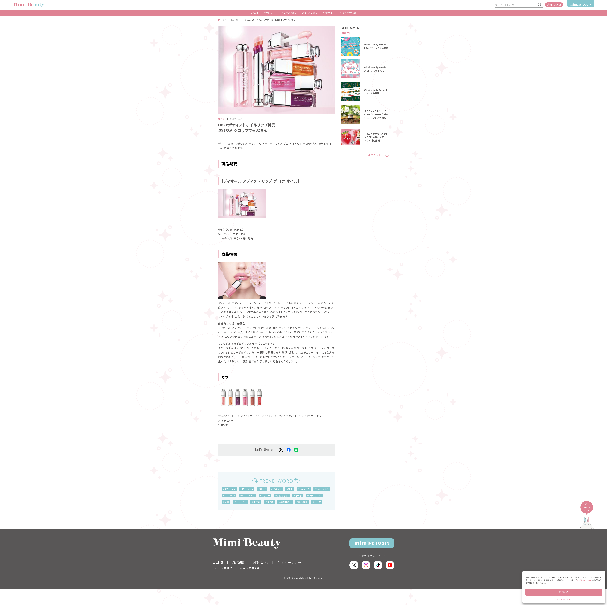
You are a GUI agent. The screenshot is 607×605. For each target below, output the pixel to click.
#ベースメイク (247, 495)
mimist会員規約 (222, 568)
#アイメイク (304, 489)
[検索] (540, 4)
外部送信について (584, 580)
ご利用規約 (238, 562)
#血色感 (255, 502)
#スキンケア (229, 495)
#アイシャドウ (321, 489)
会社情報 (218, 562)
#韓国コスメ (285, 502)
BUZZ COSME (348, 13)
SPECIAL (328, 13)
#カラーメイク (314, 495)
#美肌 (226, 502)
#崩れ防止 (301, 502)
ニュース (234, 20)
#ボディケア (240, 502)
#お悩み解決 (281, 495)
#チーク (317, 502)
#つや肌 (269, 502)
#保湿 (289, 489)
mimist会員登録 (250, 568)
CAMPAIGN (309, 13)
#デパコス (276, 489)
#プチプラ (265, 495)
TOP (224, 20)
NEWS (254, 13)
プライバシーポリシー (289, 562)
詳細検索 (552, 4)
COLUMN (270, 13)
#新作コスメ (229, 489)
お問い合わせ (261, 562)
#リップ (262, 489)
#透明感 (297, 495)
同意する (564, 592)
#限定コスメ (247, 489)
